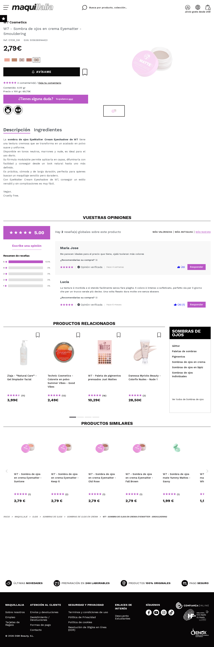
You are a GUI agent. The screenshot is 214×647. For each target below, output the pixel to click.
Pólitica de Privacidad (82, 617)
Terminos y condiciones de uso (88, 612)
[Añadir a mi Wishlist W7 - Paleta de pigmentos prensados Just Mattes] (104, 335)
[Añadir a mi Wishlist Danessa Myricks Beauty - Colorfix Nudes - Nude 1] (145, 335)
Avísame (43, 72)
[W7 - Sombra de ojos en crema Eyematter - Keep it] (14, 59)
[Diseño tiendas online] (200, 632)
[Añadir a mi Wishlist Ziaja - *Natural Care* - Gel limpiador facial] (23, 335)
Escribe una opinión (26, 245)
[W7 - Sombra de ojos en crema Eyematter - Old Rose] (21, 59)
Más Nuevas (203, 232)
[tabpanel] (152, 62)
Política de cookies (80, 622)
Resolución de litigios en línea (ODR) (87, 628)
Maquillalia (14, 604)
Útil (182, 267)
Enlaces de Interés (123, 606)
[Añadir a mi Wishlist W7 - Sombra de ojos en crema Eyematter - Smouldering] (85, 72)
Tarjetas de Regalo (12, 623)
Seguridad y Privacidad (86, 604)
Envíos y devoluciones (44, 612)
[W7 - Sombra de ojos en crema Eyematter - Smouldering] (36, 59)
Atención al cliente (45, 604)
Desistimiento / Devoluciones (39, 618)
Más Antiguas (184, 232)
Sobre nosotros (15, 612)
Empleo (10, 617)
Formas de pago (40, 625)
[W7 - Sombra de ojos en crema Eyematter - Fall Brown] (29, 59)
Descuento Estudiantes (122, 617)
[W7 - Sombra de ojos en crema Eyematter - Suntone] (7, 59)
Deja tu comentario (49, 83)
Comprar (23, 406)
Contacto (36, 630)
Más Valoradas (162, 232)
